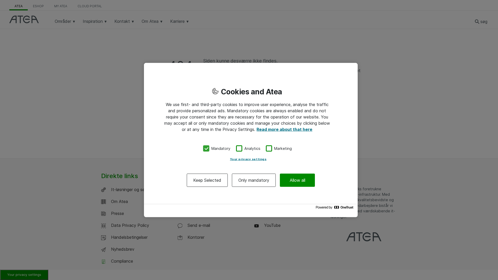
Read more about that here (284, 129)
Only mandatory (253, 180)
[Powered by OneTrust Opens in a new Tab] (335, 208)
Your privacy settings (248, 159)
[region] (251, 140)
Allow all (297, 180)
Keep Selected (207, 180)
